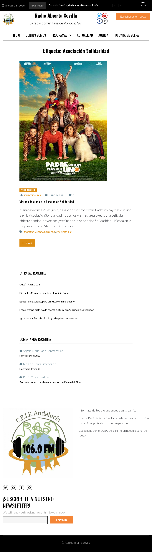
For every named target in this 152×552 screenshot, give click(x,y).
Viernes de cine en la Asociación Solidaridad (46, 201)
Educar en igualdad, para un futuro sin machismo (47, 301)
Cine (53, 232)
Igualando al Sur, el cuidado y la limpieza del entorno (48, 318)
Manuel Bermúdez (29, 355)
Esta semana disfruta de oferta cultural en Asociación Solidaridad (56, 309)
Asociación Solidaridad (37, 232)
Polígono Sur (28, 190)
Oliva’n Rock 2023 (29, 284)
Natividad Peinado (29, 368)
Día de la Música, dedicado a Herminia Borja (44, 293)
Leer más (27, 243)
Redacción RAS (32, 195)
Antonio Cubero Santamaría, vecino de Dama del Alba (50, 382)
